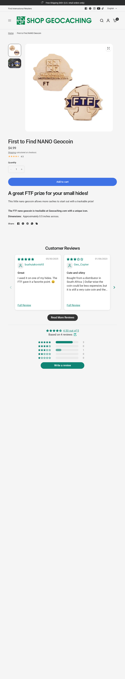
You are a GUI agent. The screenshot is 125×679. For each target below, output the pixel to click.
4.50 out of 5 (71, 330)
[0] (114, 20)
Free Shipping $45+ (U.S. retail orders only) (65, 3)
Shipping (12, 152)
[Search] (101, 20)
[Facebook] (86, 8)
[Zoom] (108, 48)
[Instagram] (94, 8)
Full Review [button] (24, 305)
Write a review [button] (62, 365)
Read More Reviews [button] (62, 317)
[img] (26, 259)
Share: (11, 224)
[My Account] (108, 20)
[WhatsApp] (32, 224)
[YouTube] (99, 8)
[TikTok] (103, 8)
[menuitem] (20, 8)
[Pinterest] (27, 224)
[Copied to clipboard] (37, 224)
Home (11, 33)
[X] (90, 8)
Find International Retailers (20, 8)
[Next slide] (114, 287)
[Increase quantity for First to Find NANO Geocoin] (21, 169)
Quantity (12, 162)
